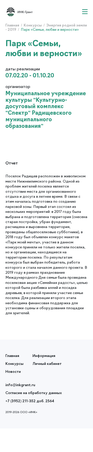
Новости (13, 372)
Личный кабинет (47, 364)
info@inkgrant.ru (20, 385)
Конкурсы (33, 25)
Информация (44, 356)
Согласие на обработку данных (33, 393)
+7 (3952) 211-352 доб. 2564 (29, 401)
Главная (12, 25)
